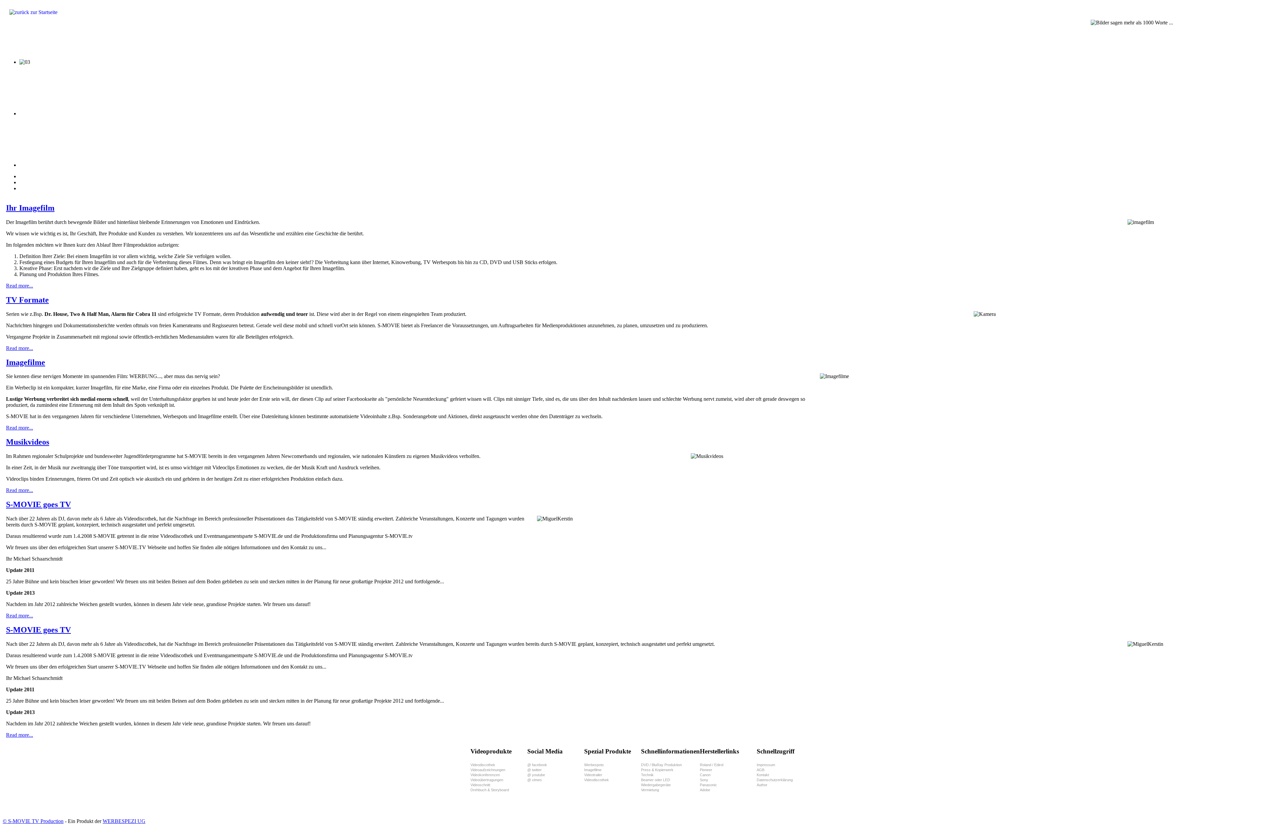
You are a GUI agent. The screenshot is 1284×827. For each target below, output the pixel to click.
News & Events (245, 41)
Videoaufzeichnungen (487, 770)
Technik (647, 775)
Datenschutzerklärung (775, 780)
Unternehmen (204, 41)
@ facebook (537, 765)
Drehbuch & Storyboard (489, 790)
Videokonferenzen (485, 775)
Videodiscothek (482, 765)
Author (762, 785)
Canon (705, 775)
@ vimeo (534, 780)
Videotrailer (593, 775)
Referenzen (139, 41)
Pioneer (706, 770)
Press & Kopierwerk (657, 770)
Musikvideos (27, 442)
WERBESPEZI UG (124, 821)
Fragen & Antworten (96, 41)
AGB (760, 770)
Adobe (705, 790)
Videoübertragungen (486, 780)
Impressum (766, 765)
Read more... (19, 285)
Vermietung (650, 790)
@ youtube (536, 775)
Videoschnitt (480, 785)
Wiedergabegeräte (656, 785)
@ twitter (534, 770)
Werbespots (594, 765)
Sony (704, 780)
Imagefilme (25, 362)
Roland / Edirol (711, 765)
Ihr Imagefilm (30, 208)
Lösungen (53, 41)
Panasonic (708, 785)
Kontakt (763, 775)
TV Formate (27, 300)
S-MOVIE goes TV (38, 504)
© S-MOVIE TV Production (33, 821)
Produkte (22, 41)
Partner (171, 41)
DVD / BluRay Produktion (661, 765)
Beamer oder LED (655, 780)
